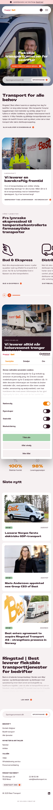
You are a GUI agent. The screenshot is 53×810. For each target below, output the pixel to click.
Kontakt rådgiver (8, 728)
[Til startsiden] (10, 10)
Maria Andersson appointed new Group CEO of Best (25, 544)
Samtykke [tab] (9, 361)
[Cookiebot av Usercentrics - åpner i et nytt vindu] (39, 354)
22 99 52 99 (33, 777)
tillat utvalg (26, 445)
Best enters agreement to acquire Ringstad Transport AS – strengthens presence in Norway (25, 596)
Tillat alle (26, 437)
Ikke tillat (26, 453)
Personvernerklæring (10, 765)
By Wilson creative (26, 801)
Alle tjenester (7, 735)
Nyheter (5, 745)
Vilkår (4, 758)
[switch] (46, 411)
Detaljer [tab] (26, 361)
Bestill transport (8, 732)
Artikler (5, 748)
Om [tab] (43, 361)
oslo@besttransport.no (38, 779)
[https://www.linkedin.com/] (49, 794)
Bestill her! (39, 2)
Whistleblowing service (11, 761)
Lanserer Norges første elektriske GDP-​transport (23, 494)
